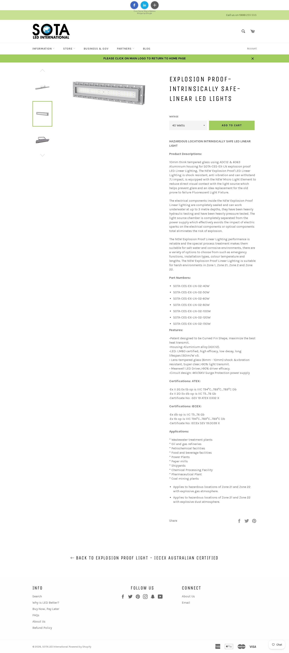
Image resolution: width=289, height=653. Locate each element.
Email (186, 602)
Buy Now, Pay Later (45, 609)
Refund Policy (42, 628)
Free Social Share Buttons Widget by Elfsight (145, 12)
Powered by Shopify (80, 646)
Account (252, 48)
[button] (134, 5)
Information (42, 48)
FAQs (35, 615)
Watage (174, 116)
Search (37, 596)
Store (68, 48)
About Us (38, 621)
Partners (124, 48)
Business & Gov (96, 48)
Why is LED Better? (45, 602)
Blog (146, 48)
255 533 (248, 15)
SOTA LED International (55, 646)
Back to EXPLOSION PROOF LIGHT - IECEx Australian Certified (146, 558)
